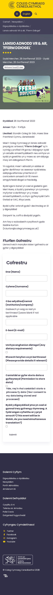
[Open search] (36, 14)
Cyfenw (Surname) (17, 286)
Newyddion (17, 21)
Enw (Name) (13, 271)
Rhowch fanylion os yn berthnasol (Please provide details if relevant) (26, 358)
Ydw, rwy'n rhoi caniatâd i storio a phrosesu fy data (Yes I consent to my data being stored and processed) (26, 394)
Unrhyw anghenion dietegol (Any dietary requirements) (25, 346)
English (26, 13)
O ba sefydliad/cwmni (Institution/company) (19, 303)
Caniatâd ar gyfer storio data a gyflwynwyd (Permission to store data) (25, 379)
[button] (5, 576)
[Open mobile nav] (17, 14)
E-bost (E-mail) (15, 330)
